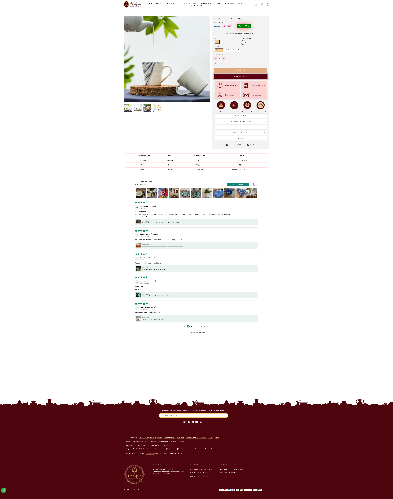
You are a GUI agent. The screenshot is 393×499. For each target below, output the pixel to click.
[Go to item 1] (141, 193)
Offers (240, 3)
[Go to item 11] (251, 193)
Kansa (219, 3)
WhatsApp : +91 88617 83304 (201, 469)
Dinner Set (159, 3)
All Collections (150, 445)
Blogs (166, 445)
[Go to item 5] (185, 193)
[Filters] (252, 184)
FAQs (133, 449)
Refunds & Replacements (156, 449)
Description (241, 115)
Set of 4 (227, 50)
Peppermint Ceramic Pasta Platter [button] (153, 269)
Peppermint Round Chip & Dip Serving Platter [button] (157, 295)
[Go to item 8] (218, 193)
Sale (137, 445)
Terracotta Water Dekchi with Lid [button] (153, 319)
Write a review (238, 184)
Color (246, 38)
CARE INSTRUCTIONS (241, 132)
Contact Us (150, 453)
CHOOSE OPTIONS (141, 387)
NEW (150, 3)
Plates (159, 437)
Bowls (166, 437)
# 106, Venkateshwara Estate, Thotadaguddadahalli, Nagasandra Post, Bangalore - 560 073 (169, 471)
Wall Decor (180, 441)
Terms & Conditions (196, 449)
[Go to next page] (208, 326)
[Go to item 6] (196, 193)
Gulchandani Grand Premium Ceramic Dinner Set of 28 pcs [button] (162, 223)
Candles (166, 441)
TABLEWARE (192, 3)
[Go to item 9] (229, 193)
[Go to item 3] (163, 193)
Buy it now (240, 77)
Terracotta (172, 3)
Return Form (172, 449)
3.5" (217, 42)
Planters (153, 441)
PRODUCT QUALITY (241, 127)
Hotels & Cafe (196, 6)
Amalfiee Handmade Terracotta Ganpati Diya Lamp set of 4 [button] (162, 246)
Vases (160, 441)
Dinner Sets (143, 437)
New (142, 445)
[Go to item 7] (207, 193)
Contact (241, 138)
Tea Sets (152, 437)
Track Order (141, 449)
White (243, 42)
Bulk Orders (182, 449)
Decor (182, 3)
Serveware (190, 437)
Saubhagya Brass (207, 3)
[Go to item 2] (152, 193)
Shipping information (240, 121)
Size (216, 38)
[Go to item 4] (174, 193)
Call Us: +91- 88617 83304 (199, 473)
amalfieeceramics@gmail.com (231, 469)
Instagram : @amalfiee (228, 473)
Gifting (160, 445)
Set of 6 (236, 50)
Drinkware (180, 437)
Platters (172, 437)
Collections (229, 3)
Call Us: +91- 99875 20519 (199, 476)
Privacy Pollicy (210, 449)
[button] (138, 222)
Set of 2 (219, 50)
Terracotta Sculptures (140, 441)
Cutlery (210, 437)
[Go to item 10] (240, 193)
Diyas (173, 441)
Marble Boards (201, 437)
